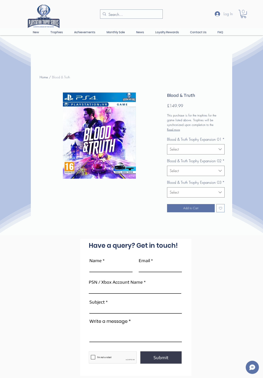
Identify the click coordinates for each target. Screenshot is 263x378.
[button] (243, 14)
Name (95, 260)
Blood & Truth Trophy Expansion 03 (196, 182)
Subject (97, 302)
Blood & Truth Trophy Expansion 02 (196, 160)
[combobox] (196, 149)
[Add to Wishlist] (220, 208)
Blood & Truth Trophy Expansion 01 (196, 139)
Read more (173, 129)
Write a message (108, 321)
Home (44, 77)
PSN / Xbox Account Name (116, 282)
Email (144, 260)
